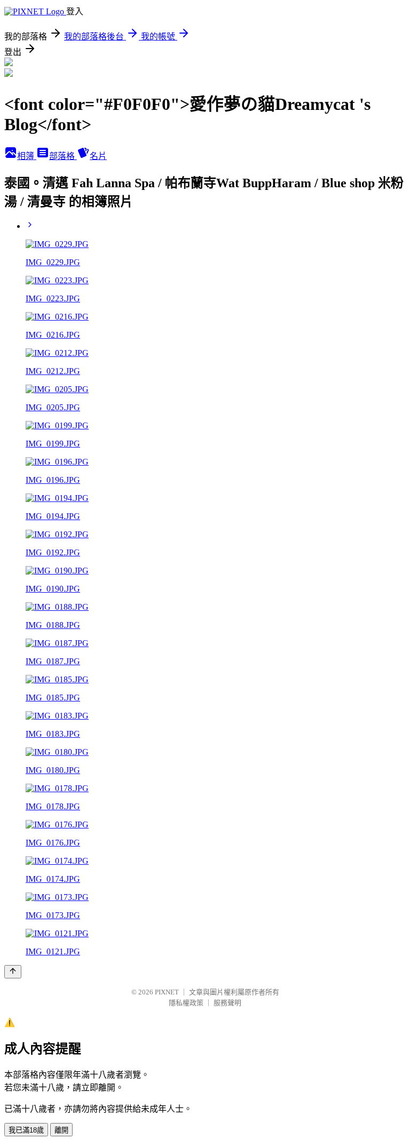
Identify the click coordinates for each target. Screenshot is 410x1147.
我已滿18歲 (26, 1130)
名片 (98, 156)
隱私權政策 (186, 1003)
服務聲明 (227, 1003)
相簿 (26, 156)
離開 (61, 1130)
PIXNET (167, 992)
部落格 (63, 156)
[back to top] (12, 971)
